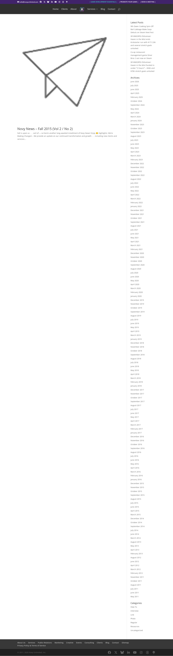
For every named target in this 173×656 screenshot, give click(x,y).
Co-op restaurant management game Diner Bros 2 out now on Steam (141, 55)
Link (132, 615)
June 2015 (135, 507)
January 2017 (136, 433)
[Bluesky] (48, 2)
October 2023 (136, 128)
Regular (134, 622)
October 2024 (136, 101)
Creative (69, 642)
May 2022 (135, 191)
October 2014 (136, 522)
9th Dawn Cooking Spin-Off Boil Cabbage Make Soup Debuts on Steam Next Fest (142, 29)
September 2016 (138, 448)
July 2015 (134, 503)
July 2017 (134, 409)
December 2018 (137, 343)
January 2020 (136, 296)
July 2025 (134, 85)
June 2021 (135, 233)
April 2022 (135, 194)
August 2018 (136, 358)
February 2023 (137, 159)
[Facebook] (41, 2)
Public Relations (45, 642)
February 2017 (137, 429)
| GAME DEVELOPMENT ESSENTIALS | (103, 2)
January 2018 (136, 386)
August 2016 (136, 452)
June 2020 (135, 276)
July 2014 (134, 530)
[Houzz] (63, 2)
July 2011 (134, 589)
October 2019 (136, 308)
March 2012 (136, 569)
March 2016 (136, 472)
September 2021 (138, 222)
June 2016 (135, 460)
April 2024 (135, 112)
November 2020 (137, 257)
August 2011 (136, 585)
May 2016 (135, 464)
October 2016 (136, 444)
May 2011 (135, 596)
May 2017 (135, 417)
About (73, 9)
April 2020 (135, 284)
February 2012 (137, 573)
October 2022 (136, 171)
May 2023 (135, 148)
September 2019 (138, 312)
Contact (111, 9)
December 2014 (137, 518)
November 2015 (137, 487)
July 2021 (134, 230)
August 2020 (136, 269)
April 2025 (135, 93)
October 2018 (136, 351)
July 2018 (134, 362)
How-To (134, 607)
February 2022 (137, 202)
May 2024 (135, 109)
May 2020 (135, 280)
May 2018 (135, 370)
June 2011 (135, 592)
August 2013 (136, 542)
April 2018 (135, 374)
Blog (103, 9)
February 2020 (137, 292)
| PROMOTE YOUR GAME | (128, 2)
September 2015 (138, 495)
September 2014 (138, 526)
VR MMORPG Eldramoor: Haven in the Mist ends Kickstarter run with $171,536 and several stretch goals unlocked (143, 42)
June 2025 (135, 89)
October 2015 (136, 491)
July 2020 (134, 272)
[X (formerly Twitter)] (44, 2)
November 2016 (137, 440)
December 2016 (137, 436)
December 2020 (137, 253)
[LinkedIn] (52, 2)
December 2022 (137, 163)
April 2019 (135, 331)
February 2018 (137, 382)
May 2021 (135, 237)
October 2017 (136, 397)
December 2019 (137, 300)
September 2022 (138, 175)
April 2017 (135, 421)
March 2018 (136, 378)
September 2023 (138, 132)
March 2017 (136, 425)
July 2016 (134, 456)
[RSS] (67, 2)
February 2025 (137, 97)
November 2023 (137, 124)
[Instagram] (59, 2)
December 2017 (137, 390)
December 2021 (137, 210)
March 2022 (136, 198)
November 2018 (137, 347)
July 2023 (134, 140)
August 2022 (136, 179)
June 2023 (135, 144)
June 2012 (135, 561)
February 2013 (137, 553)
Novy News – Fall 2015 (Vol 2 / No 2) (45, 128)
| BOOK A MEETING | (148, 2)
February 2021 (137, 249)
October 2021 (136, 218)
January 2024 (136, 120)
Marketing (59, 642)
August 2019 (136, 315)
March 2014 (136, 538)
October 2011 (136, 581)
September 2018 (138, 354)
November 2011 (137, 577)
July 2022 (134, 183)
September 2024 (138, 105)
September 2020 (138, 265)
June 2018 (135, 366)
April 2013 (135, 550)
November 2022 (137, 167)
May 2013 (135, 546)
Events (79, 642)
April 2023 (135, 152)
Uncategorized (137, 630)
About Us (21, 642)
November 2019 (137, 304)
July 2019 (134, 319)
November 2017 (137, 393)
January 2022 (136, 206)
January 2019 (136, 339)
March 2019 (136, 335)
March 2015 (136, 514)
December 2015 (137, 483)
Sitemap (125, 642)
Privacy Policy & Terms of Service (31, 645)
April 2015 (135, 511)
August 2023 (136, 136)
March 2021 (136, 245)
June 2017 (135, 413)
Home (56, 9)
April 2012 (135, 565)
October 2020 (136, 261)
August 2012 (136, 557)
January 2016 (136, 479)
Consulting (89, 642)
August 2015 (136, 499)
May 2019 (135, 327)
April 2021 (135, 241)
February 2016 (137, 475)
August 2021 (136, 226)
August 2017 (136, 405)
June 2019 (135, 323)
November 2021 (137, 214)
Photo (133, 618)
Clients (64, 9)
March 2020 (136, 288)
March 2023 (136, 155)
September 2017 (138, 401)
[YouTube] (56, 2)
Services (91, 9)
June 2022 (135, 187)
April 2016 (135, 468)
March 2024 (136, 116)
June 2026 (135, 81)
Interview (134, 611)
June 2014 (135, 534)
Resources (135, 626)
